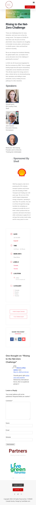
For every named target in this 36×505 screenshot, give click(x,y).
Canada (17, 290)
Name (8, 423)
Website (8, 437)
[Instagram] (21, 494)
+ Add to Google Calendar (18, 311)
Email (7, 430)
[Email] (23, 339)
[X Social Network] (16, 339)
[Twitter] (18, 494)
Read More (17, 257)
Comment (9, 400)
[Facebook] (14, 494)
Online (16, 294)
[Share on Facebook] (12, 339)
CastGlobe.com (25, 501)
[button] (33, 2)
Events (17, 292)
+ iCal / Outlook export (18, 316)
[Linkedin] (19, 339)
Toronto (17, 295)
